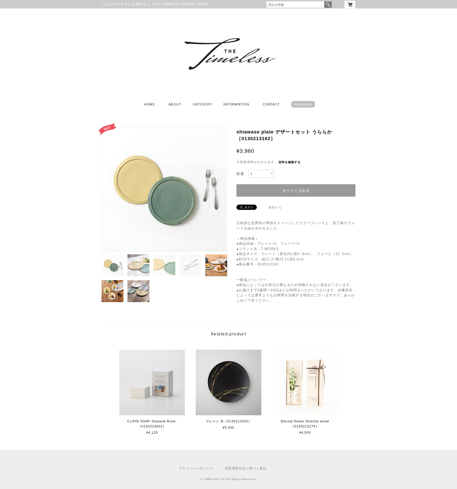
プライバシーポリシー (196, 468)
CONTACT (271, 104)
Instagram (303, 104)
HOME (149, 104)
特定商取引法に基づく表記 (245, 468)
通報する (275, 207)
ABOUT (174, 104)
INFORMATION (236, 104)
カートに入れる (296, 190)
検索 (328, 4)
